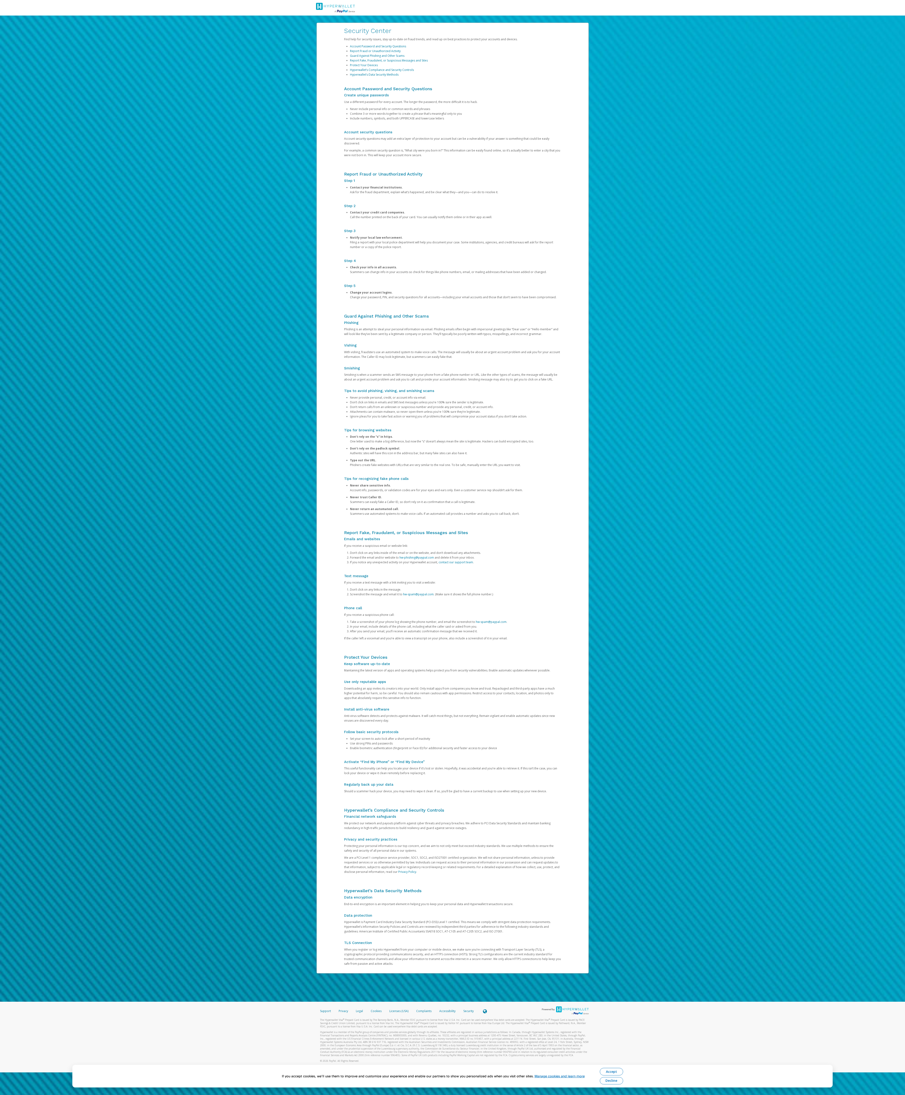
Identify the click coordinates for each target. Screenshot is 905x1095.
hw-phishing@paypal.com (416, 558)
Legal (359, 1011)
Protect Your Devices (364, 65)
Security (468, 1011)
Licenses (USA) (399, 1011)
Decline (611, 1080)
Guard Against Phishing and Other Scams (377, 56)
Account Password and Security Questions (378, 46)
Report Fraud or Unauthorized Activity (375, 51)
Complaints (424, 1011)
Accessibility (447, 1011)
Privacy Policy (407, 872)
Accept (611, 1071)
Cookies (376, 1011)
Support (325, 1011)
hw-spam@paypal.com (418, 594)
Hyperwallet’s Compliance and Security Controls (382, 70)
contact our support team (456, 562)
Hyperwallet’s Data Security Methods (374, 75)
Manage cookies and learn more (560, 1076)
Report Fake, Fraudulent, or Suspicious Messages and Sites (389, 60)
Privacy (343, 1011)
